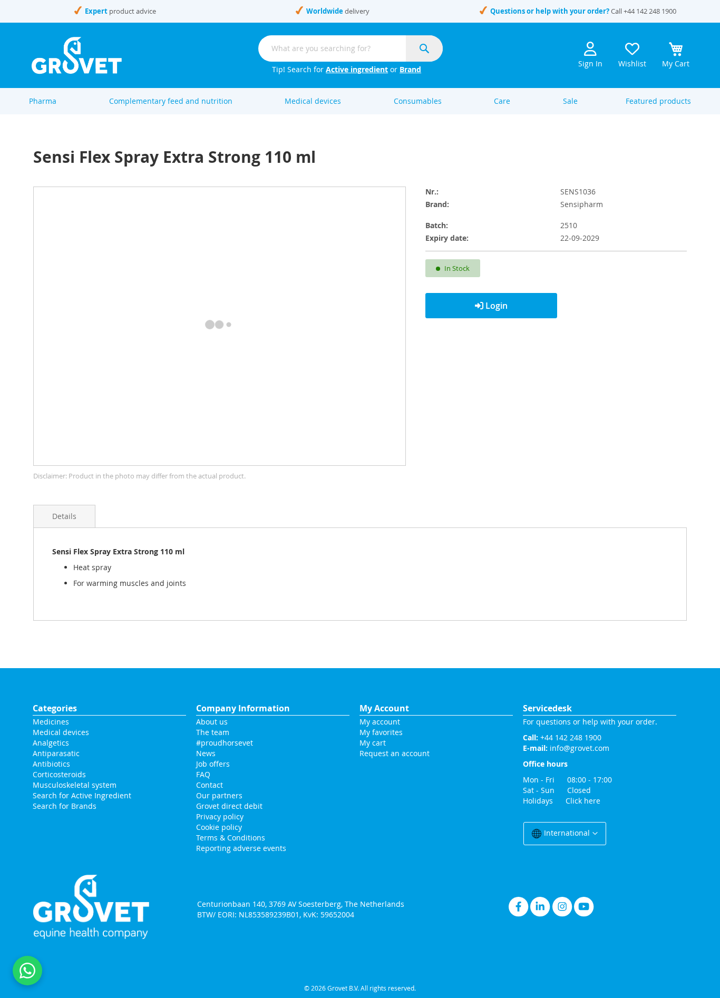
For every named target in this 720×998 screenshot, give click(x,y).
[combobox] (350, 48)
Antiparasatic (56, 753)
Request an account (394, 753)
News (206, 753)
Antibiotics (51, 764)
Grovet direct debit (229, 806)
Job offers (213, 764)
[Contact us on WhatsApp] (27, 970)
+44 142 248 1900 (650, 11)
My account (379, 722)
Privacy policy (220, 816)
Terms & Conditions (230, 838)
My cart (372, 743)
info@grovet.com (579, 748)
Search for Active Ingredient (82, 795)
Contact (210, 785)
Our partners (219, 795)
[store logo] (77, 55)
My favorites (381, 732)
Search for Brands (64, 806)
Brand (410, 69)
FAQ (203, 774)
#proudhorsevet (224, 743)
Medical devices (61, 732)
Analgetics (51, 743)
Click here (583, 801)
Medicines (51, 722)
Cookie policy (219, 827)
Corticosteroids (59, 774)
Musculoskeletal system (74, 785)
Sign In (590, 63)
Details (64, 516)
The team (212, 732)
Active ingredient (357, 69)
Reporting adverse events (241, 848)
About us (212, 722)
